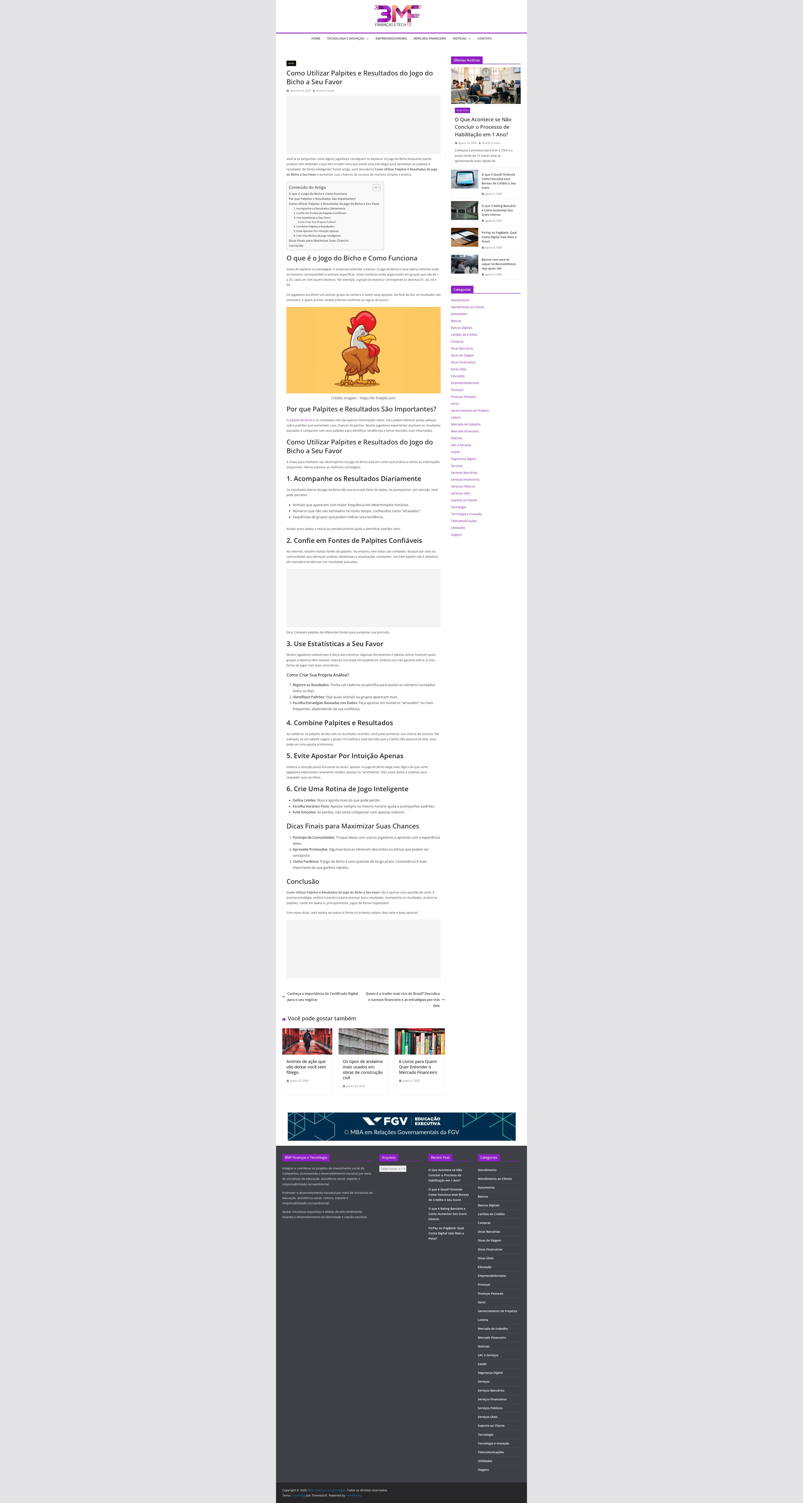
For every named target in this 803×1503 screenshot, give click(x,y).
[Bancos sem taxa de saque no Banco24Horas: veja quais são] (464, 267)
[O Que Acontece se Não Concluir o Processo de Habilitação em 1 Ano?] (486, 85)
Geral (291, 63)
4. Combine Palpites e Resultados (314, 226)
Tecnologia (458, 507)
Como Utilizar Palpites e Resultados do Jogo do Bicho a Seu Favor (334, 204)
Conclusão (296, 246)
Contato (485, 38)
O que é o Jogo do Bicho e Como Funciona (318, 194)
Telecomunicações (464, 521)
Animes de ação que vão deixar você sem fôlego (306, 1067)
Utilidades (458, 528)
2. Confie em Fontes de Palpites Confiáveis (320, 213)
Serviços (457, 466)
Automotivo (459, 314)
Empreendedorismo (391, 38)
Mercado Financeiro (430, 38)
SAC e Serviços (461, 445)
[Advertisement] (363, 125)
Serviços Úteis (461, 493)
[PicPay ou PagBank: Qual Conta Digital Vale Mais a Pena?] (464, 240)
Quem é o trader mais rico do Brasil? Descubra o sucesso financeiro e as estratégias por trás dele (403, 999)
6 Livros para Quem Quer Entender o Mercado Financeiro (418, 1067)
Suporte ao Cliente (464, 500)
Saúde (455, 452)
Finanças (457, 390)
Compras (457, 341)
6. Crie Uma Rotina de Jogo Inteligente (317, 235)
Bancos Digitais (461, 328)
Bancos (456, 321)
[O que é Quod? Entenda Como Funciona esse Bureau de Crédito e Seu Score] (464, 184)
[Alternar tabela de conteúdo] (375, 187)
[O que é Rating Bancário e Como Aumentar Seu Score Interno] (464, 213)
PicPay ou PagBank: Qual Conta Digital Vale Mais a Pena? (499, 237)
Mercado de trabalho (466, 424)
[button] (366, 39)
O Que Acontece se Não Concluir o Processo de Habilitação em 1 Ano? (483, 127)
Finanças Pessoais (463, 397)
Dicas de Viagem (462, 355)
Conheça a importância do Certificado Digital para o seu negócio (322, 996)
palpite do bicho (301, 420)
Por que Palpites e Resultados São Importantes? (322, 199)
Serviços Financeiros (465, 479)
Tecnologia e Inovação (345, 38)
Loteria (456, 417)
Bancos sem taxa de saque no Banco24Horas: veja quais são (499, 264)
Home (315, 38)
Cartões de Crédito (464, 335)
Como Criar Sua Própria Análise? (317, 221)
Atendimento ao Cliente (467, 307)
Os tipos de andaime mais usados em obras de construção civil (363, 1070)
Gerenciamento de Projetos (470, 410)
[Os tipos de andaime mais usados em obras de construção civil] (364, 1031)
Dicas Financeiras (463, 362)
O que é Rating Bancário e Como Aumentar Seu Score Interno (499, 210)
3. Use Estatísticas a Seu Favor (312, 217)
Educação (457, 376)
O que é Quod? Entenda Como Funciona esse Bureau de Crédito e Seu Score (499, 181)
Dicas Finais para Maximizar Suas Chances (319, 240)
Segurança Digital (463, 459)
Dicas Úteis (462, 110)
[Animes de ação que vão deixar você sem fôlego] (307, 1031)
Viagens (456, 535)
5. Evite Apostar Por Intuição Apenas (316, 231)
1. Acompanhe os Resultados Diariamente (319, 208)
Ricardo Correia (325, 90)
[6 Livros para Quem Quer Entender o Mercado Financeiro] (420, 1031)
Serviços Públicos (463, 486)
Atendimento (460, 300)
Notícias (459, 38)
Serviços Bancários (464, 473)
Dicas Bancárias (462, 348)
